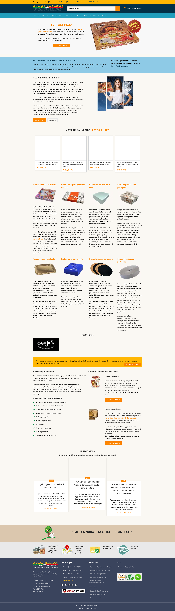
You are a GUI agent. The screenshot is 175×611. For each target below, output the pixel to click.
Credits (81, 608)
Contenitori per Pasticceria (57, 2)
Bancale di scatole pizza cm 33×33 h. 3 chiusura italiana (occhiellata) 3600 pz (73, 165)
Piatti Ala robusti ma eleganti (101, 259)
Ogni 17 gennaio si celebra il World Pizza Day (51, 486)
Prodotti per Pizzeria (112, 377)
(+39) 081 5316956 (75, 567)
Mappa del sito (91, 608)
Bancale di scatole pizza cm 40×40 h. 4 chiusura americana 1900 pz (47, 163)
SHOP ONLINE (93, 2)
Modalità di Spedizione (98, 577)
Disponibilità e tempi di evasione (101, 570)
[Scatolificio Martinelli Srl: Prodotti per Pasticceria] (95, 414)
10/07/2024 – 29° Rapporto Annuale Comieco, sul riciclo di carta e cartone (87, 484)
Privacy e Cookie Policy (126, 567)
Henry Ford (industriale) (119, 66)
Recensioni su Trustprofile (99, 591)
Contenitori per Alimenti (74, 2)
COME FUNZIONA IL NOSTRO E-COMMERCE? (101, 532)
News (51, 480)
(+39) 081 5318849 (75, 570)
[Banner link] (46, 344)
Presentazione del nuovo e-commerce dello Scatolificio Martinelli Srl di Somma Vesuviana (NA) (123, 489)
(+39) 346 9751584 (76, 577)
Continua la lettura (51, 509)
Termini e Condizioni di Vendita (101, 567)
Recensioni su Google (97, 594)
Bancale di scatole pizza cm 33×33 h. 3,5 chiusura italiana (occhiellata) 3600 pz (127, 165)
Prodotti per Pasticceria (113, 409)
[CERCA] (117, 8)
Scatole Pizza (44, 2)
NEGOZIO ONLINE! (100, 130)
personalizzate (38, 239)
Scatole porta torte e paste (72, 259)
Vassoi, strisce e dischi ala (44, 259)
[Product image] (47, 148)
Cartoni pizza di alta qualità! (44, 184)
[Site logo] (48, 8)
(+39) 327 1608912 (75, 574)
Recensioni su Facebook (98, 598)
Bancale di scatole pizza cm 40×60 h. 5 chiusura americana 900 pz (100, 163)
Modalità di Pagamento (98, 574)
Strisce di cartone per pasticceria (126, 260)
